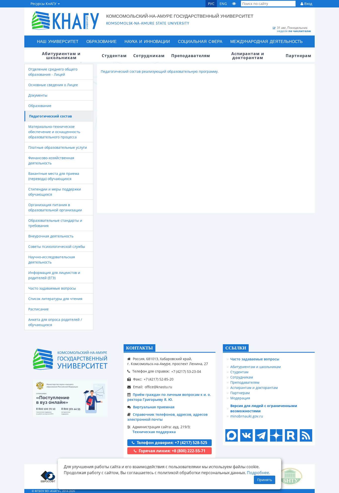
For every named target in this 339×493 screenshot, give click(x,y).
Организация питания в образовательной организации (55, 207)
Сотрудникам (241, 377)
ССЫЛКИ (235, 347)
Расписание (38, 309)
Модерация (240, 398)
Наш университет (57, 41)
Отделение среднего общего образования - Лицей (52, 72)
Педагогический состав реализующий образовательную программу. (160, 71)
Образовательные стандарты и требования (55, 223)
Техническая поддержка (154, 431)
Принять (264, 479)
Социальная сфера (200, 41)
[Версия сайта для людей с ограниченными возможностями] (234, 3)
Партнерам (240, 392)
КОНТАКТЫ (139, 347)
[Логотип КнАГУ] (70, 359)
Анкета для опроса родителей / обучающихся (55, 322)
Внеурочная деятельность (50, 236)
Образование (101, 41)
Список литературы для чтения (55, 298)
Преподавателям (244, 382)
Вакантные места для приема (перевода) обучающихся (53, 176)
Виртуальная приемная (153, 407)
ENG (223, 3)
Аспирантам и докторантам (254, 387)
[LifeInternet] (305, 491)
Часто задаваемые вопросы (52, 288)
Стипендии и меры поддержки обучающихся (54, 192)
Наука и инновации (147, 41)
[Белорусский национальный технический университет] (289, 476)
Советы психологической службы (56, 246)
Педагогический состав (50, 116)
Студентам (239, 372)
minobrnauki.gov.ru (246, 416)
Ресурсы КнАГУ (44, 3)
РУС (211, 3)
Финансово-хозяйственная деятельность (51, 160)
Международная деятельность (266, 41)
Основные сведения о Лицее (53, 84)
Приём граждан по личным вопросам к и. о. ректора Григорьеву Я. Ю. (169, 397)
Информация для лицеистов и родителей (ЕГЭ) (54, 275)
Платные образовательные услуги (57, 147)
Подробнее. (258, 472)
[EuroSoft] (48, 476)
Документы (37, 95)
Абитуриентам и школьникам (255, 366)
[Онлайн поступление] (70, 398)
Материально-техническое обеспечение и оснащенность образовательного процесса (54, 131)
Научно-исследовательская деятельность (51, 260)
